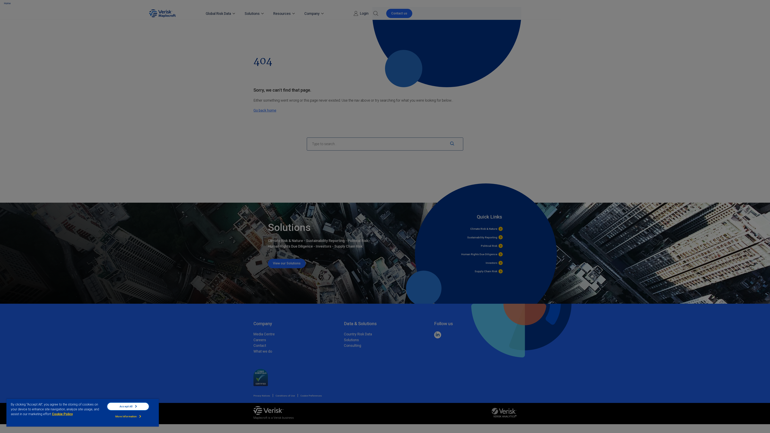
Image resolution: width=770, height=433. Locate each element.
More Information (126, 416)
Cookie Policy (62, 414)
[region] (82, 413)
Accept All (126, 406)
